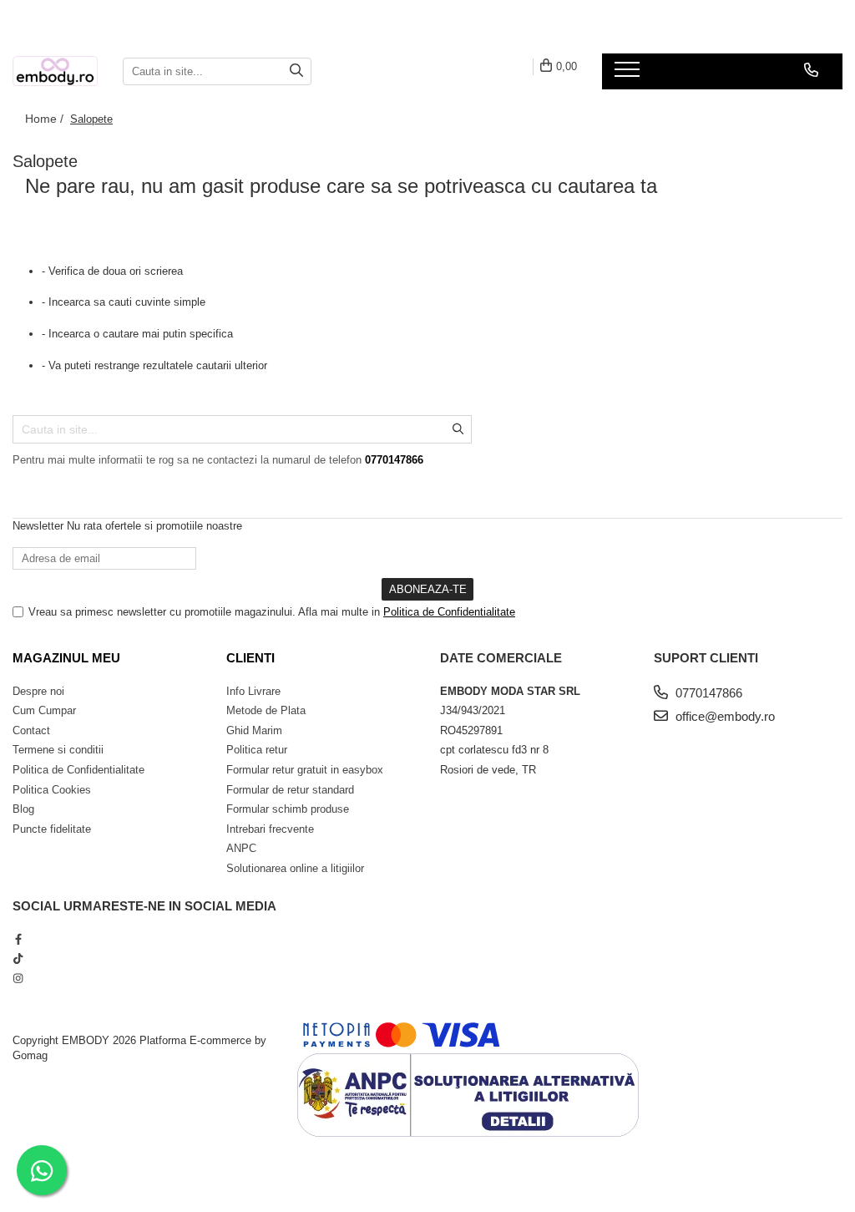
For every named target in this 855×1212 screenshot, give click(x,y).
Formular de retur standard (290, 789)
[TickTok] (18, 958)
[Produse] (629, 74)
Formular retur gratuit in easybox (304, 769)
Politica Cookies (52, 789)
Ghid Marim (254, 730)
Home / (46, 118)
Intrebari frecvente (270, 829)
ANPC (241, 848)
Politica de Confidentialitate (449, 612)
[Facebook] (18, 939)
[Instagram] (18, 978)
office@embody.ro (723, 716)
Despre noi (38, 691)
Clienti (250, 658)
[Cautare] (296, 71)
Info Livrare (253, 691)
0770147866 (707, 693)
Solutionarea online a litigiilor (295, 868)
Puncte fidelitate (52, 829)
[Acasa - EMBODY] (55, 71)
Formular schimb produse (287, 809)
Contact (31, 730)
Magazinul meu (66, 658)
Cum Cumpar (44, 710)
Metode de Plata (266, 710)
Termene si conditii (58, 749)
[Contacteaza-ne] (811, 70)
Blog (23, 809)
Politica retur (256, 749)
